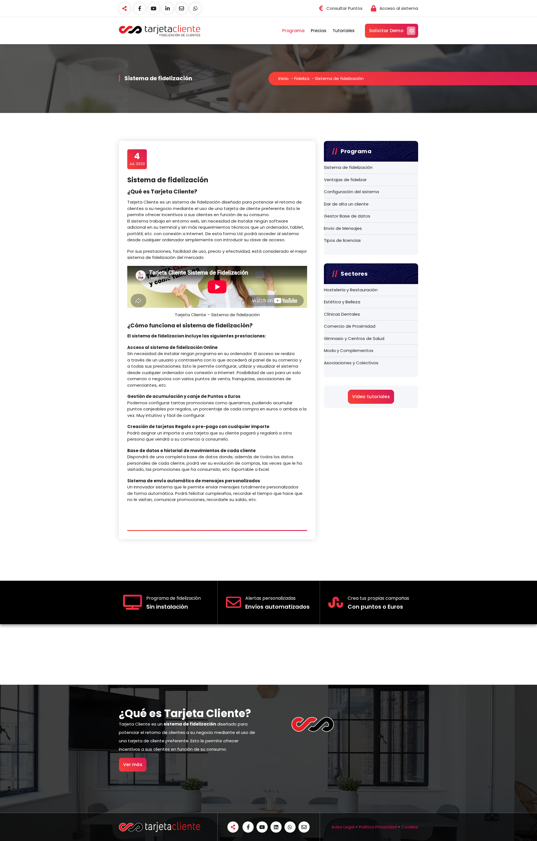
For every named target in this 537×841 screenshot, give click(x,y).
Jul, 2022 (137, 158)
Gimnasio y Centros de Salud (354, 338)
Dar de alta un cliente (346, 204)
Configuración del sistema (351, 192)
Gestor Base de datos (347, 216)
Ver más (132, 764)
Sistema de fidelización (348, 167)
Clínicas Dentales (342, 314)
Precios (318, 31)
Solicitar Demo (386, 30)
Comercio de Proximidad (349, 326)
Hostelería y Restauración (351, 290)
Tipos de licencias (342, 240)
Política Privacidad (378, 827)
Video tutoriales (371, 396)
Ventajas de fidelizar (345, 180)
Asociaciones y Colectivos (351, 363)
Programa (293, 31)
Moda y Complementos (348, 350)
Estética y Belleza (342, 302)
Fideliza (301, 78)
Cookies (409, 827)
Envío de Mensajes (343, 228)
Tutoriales (344, 31)
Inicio (283, 78)
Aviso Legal (342, 827)
